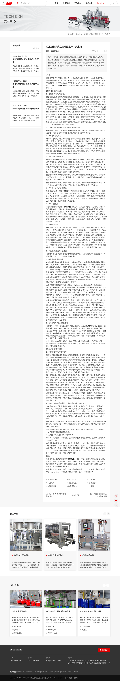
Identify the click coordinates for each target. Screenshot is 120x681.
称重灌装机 (52, 486)
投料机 (58, 672)
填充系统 (92, 479)
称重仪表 (16, 630)
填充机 (84, 630)
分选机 (70, 672)
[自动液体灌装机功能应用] (94, 599)
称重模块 (67, 207)
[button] (104, 513)
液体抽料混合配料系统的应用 (58, 611)
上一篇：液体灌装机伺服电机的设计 (56, 495)
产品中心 (77, 3)
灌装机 (70, 81)
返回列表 (75, 495)
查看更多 (35, 48)
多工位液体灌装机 (19, 611)
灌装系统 (71, 459)
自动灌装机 (93, 483)
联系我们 (105, 650)
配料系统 (61, 85)
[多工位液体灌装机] (26, 599)
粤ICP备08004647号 (71, 678)
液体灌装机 (72, 479)
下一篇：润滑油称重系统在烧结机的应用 (97, 495)
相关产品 (14, 513)
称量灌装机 (72, 486)
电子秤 (88, 326)
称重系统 (44, 672)
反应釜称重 (52, 630)
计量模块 (51, 483)
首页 (56, 3)
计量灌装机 (72, 483)
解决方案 (89, 3)
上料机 (51, 672)
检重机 (91, 486)
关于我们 (66, 3)
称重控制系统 (53, 479)
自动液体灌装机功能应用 (90, 611)
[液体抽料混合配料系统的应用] (60, 599)
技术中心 (100, 3)
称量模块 (51, 626)
